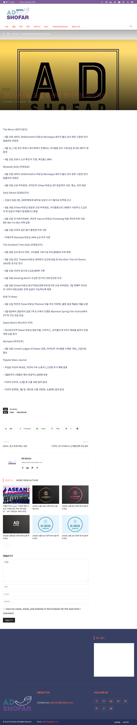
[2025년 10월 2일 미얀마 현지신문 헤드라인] (75, 524)
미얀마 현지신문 (21, 412)
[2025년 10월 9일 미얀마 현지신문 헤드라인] (75, 494)
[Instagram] (106, 2)
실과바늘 (117, 722)
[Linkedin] (111, 2)
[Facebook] (102, 2)
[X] (128, 2)
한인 (28, 26)
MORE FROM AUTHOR (27, 480)
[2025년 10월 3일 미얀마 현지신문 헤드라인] (45, 524)
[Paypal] (123, 2)
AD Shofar (9, 102)
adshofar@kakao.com (61, 702)
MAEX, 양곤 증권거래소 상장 (15, 446)
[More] (77, 428)
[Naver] (119, 2)
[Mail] (115, 2)
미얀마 (12, 412)
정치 (21, 26)
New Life (76, 26)
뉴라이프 (126, 722)
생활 (14, 26)
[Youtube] (132, 2)
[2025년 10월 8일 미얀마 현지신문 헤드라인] (16, 524)
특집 (8, 34)
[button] (131, 26)
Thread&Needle (60, 26)
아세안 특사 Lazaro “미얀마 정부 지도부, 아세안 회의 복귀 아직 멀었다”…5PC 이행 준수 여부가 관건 (16, 509)
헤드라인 (15, 34)
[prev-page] (4, 544)
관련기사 (9, 480)
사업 (6, 26)
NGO (46, 26)
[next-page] (9, 544)
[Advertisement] (45, 121)
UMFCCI (37, 26)
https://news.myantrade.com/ (32, 462)
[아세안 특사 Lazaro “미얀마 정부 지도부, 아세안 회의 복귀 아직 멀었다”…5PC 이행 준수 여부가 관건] (16, 494)
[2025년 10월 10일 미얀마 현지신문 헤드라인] (45, 494)
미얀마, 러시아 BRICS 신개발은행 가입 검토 (70, 446)
